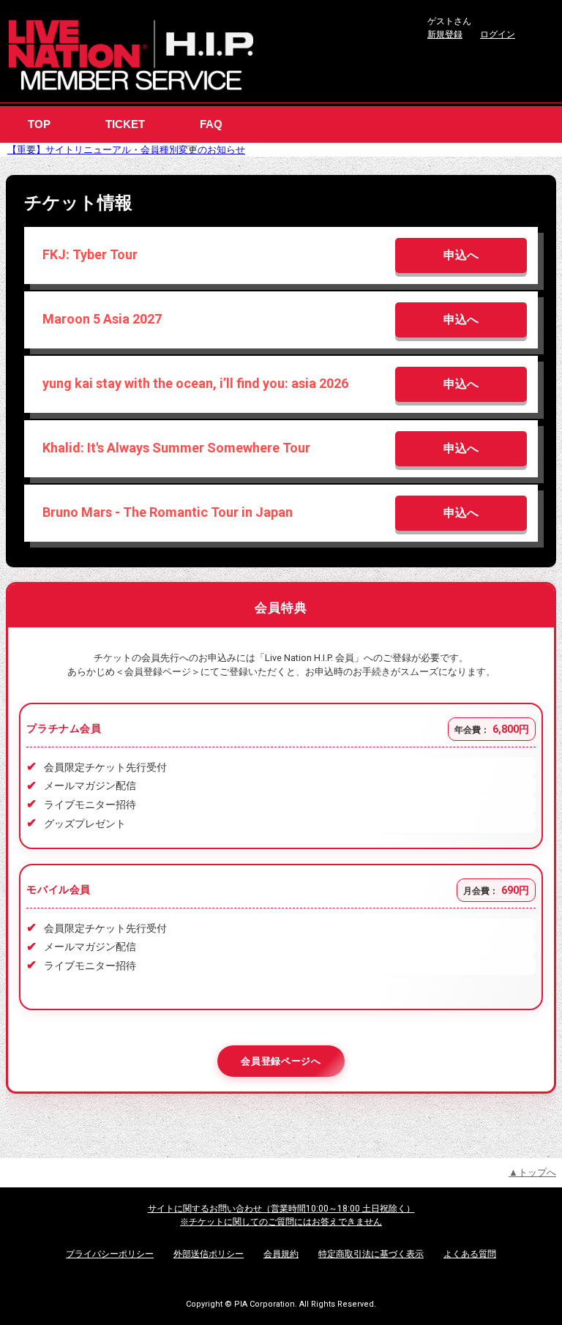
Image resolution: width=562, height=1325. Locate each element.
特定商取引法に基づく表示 (371, 1254)
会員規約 (281, 1254)
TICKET (125, 124)
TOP (39, 124)
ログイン (497, 34)
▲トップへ (532, 1172)
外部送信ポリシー (208, 1254)
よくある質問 (469, 1254)
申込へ (461, 255)
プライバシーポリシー (110, 1254)
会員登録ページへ (281, 1061)
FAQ (211, 124)
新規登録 (444, 34)
